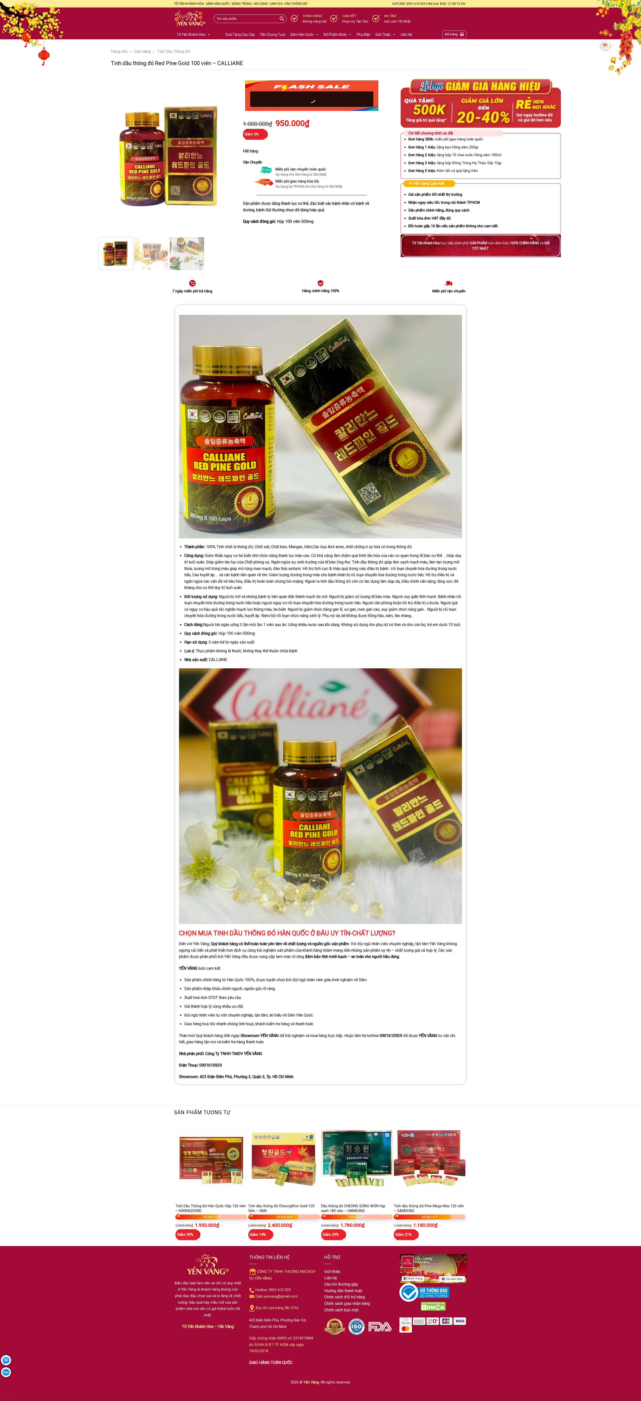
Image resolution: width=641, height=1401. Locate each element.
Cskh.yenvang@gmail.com (276, 1296)
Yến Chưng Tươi (272, 35)
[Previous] (109, 154)
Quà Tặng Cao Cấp (240, 35)
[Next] (228, 154)
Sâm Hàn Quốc (302, 35)
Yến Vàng (311, 1382)
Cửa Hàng (142, 51)
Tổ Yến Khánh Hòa (191, 35)
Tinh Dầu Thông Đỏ (173, 51)
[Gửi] (281, 19)
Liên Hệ (406, 35)
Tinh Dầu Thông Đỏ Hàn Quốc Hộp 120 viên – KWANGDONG (211, 1208)
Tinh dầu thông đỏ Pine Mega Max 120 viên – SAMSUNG (429, 1208)
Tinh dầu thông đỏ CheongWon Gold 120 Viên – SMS (281, 1208)
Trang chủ (119, 51)
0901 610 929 (280, 1290)
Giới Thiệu (383, 35)
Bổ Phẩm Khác (335, 35)
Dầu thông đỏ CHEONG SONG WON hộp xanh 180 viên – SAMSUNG (353, 1208)
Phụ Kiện (363, 35)
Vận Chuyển (252, 162)
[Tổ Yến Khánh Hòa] (190, 19)
